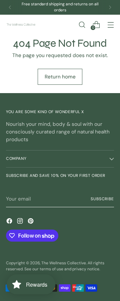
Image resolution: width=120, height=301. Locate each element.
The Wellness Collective (63, 263)
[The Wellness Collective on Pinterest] (31, 222)
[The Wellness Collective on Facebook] (10, 222)
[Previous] (10, 7)
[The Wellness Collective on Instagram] (21, 222)
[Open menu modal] (110, 24)
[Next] (110, 7)
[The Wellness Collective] (21, 24)
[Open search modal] (82, 24)
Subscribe (102, 199)
